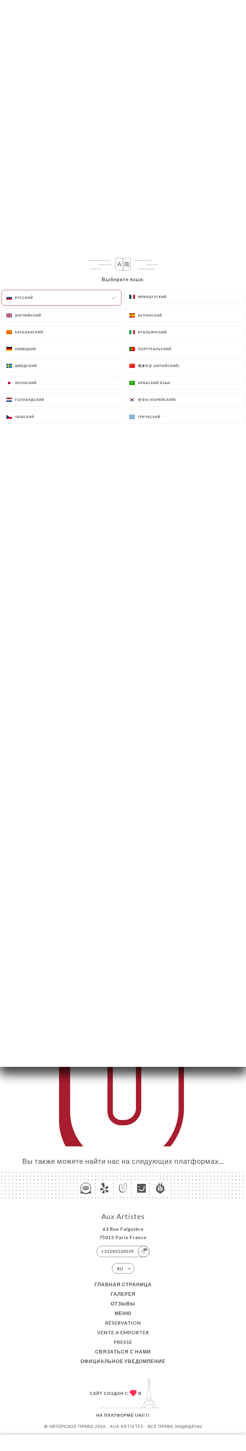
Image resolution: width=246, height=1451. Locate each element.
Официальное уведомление (123, 1361)
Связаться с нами (123, 1351)
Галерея (123, 1294)
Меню (123, 1313)
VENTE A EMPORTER (123, 1332)
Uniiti (142, 1415)
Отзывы (123, 1303)
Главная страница (123, 1284)
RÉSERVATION (123, 1323)
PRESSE (123, 1342)
